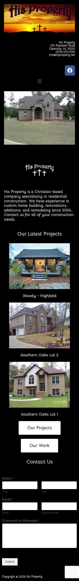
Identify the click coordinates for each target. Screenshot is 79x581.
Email (7, 499)
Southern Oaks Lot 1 (39, 414)
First (5, 491)
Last (44, 491)
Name (8, 478)
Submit (9, 561)
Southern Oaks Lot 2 (39, 355)
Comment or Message (21, 520)
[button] (39, 81)
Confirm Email (50, 512)
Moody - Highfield (40, 295)
